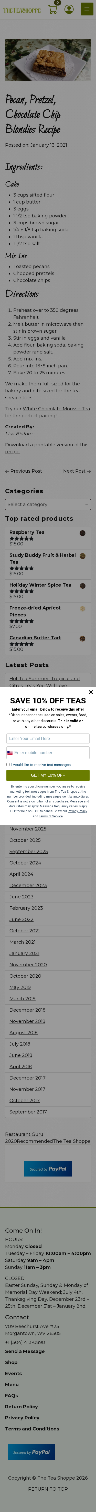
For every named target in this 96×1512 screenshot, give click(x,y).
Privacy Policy (77, 811)
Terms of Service (51, 816)
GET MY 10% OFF (48, 775)
